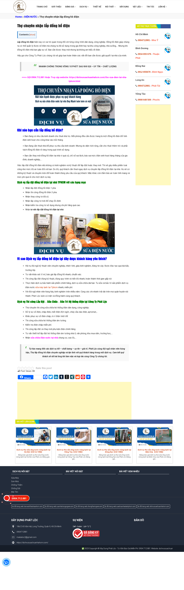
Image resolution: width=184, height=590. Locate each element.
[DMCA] (86, 533)
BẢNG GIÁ (69, 7)
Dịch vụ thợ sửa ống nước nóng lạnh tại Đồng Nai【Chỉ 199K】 (114, 451)
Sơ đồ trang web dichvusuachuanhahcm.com (153, 506)
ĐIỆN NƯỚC (30, 16)
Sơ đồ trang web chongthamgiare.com (89, 506)
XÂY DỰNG (124, 7)
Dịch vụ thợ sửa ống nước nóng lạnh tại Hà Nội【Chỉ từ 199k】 (33, 451)
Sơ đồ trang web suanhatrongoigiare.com (59, 506)
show (32, 35)
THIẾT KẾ (97, 7)
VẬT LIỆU (137, 7)
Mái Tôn (14, 492)
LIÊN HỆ (162, 7)
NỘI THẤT (109, 7)
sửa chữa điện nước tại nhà (44, 337)
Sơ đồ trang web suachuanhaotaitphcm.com (120, 506)
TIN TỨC (150, 7)
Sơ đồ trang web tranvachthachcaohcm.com (27, 506)
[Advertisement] (74, 402)
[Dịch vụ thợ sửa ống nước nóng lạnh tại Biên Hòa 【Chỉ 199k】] (154, 437)
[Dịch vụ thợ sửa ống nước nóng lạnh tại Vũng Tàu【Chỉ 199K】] (73, 437)
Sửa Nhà (15, 478)
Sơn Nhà (15, 481)
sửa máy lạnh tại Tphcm (46, 287)
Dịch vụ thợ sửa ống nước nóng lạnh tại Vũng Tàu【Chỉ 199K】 (74, 451)
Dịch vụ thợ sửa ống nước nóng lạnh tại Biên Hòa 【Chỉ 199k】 (155, 451)
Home (18, 16)
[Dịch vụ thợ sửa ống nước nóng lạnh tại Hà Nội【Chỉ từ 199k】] (33, 437)
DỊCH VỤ (84, 7)
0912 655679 (144, 72)
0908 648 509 (144, 100)
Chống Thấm (16, 485)
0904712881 (144, 40)
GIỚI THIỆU (56, 7)
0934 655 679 (144, 54)
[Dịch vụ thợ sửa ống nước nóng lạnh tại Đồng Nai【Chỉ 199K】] (114, 437)
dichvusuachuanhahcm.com (154, 548)
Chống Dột (15, 488)
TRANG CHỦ (42, 7)
